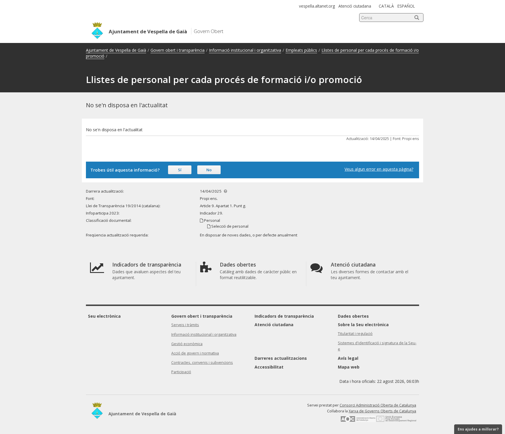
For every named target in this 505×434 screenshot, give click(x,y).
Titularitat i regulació (355, 333)
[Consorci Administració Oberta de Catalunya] (358, 420)
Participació (181, 371)
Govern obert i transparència (178, 50)
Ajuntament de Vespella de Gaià (116, 50)
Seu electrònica (104, 316)
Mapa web (348, 367)
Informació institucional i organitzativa (245, 50)
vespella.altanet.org (317, 6)
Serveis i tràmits (185, 324)
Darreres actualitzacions (281, 358)
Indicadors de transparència (284, 316)
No (209, 169)
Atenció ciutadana (354, 6)
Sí (179, 169)
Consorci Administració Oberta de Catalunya (378, 405)
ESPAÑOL (406, 6)
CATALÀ (386, 6)
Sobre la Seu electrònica (363, 324)
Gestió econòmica (187, 343)
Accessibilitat (269, 367)
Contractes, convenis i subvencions (202, 362)
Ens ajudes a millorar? (478, 429)
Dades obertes (353, 316)
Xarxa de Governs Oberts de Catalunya (382, 411)
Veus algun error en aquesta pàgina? (379, 169)
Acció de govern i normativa (195, 353)
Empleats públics (301, 50)
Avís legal (348, 358)
